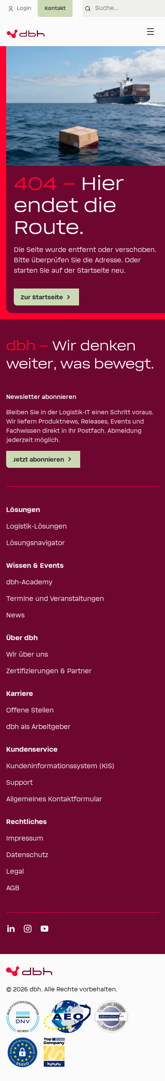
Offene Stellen (30, 710)
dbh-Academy (29, 582)
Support (19, 783)
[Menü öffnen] (150, 31)
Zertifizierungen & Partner (49, 671)
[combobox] (130, 8)
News (15, 615)
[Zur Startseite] (25, 31)
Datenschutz (27, 855)
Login (24, 8)
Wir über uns (27, 655)
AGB (13, 888)
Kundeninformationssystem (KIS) (60, 766)
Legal (15, 872)
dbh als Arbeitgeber (38, 727)
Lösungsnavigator (35, 543)
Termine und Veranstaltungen (55, 599)
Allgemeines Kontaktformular (54, 799)
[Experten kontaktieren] (55, 8)
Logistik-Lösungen (36, 526)
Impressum (24, 838)
